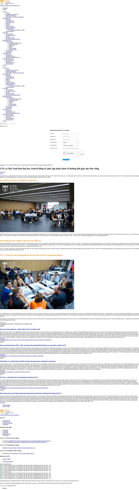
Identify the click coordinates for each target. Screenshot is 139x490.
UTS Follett (5, 435)
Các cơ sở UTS (9, 34)
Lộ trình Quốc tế (9, 20)
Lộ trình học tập (6, 18)
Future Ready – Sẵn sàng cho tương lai (15, 17)
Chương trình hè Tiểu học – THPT (17, 30)
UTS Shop (5, 431)
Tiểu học (8, 24)
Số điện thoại (53, 136)
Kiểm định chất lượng (11, 15)
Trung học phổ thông (10, 27)
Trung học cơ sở (9, 26)
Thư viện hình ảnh (10, 62)
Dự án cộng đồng (13, 49)
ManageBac (5, 430)
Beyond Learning (10, 31)
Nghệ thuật (11, 45)
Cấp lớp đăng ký (53, 142)
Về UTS (5, 11)
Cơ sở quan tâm (53, 145)
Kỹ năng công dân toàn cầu (15, 43)
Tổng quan (8, 19)
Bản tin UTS (9, 61)
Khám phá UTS (6, 420)
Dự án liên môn (12, 48)
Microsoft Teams (7, 434)
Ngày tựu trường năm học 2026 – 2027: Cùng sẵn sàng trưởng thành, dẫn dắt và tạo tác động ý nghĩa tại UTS (33, 345)
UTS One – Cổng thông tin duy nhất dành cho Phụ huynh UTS (19, 377)
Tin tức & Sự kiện (10, 60)
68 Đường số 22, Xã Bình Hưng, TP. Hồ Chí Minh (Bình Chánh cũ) (18, 453)
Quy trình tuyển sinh (10, 35)
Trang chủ (2, 165)
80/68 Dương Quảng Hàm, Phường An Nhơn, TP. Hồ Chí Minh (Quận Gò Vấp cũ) (27, 442)
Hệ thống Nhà (9, 50)
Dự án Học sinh (9, 41)
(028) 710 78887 (7, 459)
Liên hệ (4, 65)
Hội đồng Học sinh (10, 56)
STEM (10, 47)
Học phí (7, 36)
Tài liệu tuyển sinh (10, 37)
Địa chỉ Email (53, 139)
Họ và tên (52, 133)
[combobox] (70, 142)
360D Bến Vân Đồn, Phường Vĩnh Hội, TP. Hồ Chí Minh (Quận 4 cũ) (19, 447)
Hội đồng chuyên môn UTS (12, 14)
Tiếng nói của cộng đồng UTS (13, 57)
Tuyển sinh (5, 32)
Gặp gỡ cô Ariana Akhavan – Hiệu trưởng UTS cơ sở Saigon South (20, 329)
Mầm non (8, 23)
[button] (66, 159)
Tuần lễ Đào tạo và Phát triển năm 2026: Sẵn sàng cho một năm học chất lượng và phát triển (28, 361)
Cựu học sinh (9, 54)
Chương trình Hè (10, 28)
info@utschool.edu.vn (8, 461)
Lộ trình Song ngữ (10, 22)
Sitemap (5, 488)
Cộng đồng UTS (7, 53)
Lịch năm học (9, 52)
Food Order (5, 432)
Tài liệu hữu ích (9, 63)
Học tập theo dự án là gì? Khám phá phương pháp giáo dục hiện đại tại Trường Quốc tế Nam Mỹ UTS (30, 393)
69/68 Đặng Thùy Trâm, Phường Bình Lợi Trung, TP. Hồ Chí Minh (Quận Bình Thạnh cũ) (30, 441)
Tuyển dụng (5, 424)
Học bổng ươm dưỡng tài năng (13, 39)
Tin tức (1, 173)
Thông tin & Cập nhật (8, 58)
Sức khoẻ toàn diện (13, 44)
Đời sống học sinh (7, 40)
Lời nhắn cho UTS (53, 148)
